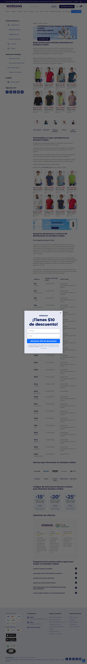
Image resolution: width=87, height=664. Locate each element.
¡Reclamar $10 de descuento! (43, 341)
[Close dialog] (60, 312)
